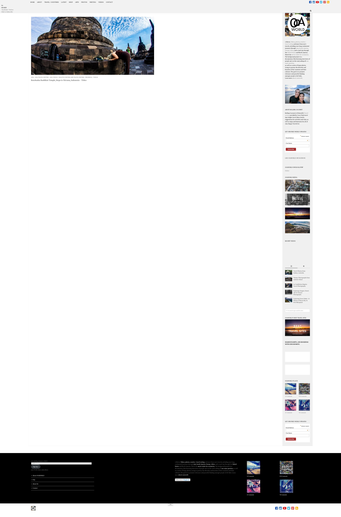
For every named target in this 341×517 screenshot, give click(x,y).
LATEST (63, 2)
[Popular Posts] (303, 266)
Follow (287, 171)
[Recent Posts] (291, 266)
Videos (95, 77)
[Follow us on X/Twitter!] (321, 2)
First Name (289, 143)
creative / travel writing (197, 462)
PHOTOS (84, 2)
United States (291, 52)
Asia (32, 77)
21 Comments (288, 412)
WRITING (93, 2)
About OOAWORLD (38, 475)
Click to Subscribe (7, 12)
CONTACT (109, 2)
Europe (287, 50)
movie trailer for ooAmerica (300, 55)
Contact (35, 488)
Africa (292, 50)
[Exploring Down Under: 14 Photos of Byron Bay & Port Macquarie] (288, 300)
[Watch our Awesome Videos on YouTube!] (317, 2)
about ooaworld (297, 78)
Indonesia (88, 77)
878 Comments (303, 396)
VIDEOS (101, 2)
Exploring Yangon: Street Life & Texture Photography (301, 292)
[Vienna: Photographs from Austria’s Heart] (288, 279)
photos (297, 42)
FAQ (34, 480)
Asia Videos (54, 77)
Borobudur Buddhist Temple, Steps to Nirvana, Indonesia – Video (58, 80)
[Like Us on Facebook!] (310, 2)
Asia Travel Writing (42, 77)
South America (303, 48)
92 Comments (302, 412)
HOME (32, 2)
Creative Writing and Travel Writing (71, 77)
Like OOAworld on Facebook (295, 158)
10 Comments (288, 396)
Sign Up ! (35, 467)
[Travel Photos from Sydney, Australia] (288, 272)
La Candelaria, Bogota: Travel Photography (300, 285)
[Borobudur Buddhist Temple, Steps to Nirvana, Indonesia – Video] (92, 46)
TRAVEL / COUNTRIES (51, 2)
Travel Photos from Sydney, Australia (299, 272)
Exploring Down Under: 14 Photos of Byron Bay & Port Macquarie (301, 300)
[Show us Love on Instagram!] (313, 2)
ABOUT (39, 2)
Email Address (297, 138)
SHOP (71, 2)
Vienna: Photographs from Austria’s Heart (301, 278)
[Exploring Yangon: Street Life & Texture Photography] (288, 292)
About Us (35, 484)
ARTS (77, 2)
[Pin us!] (324, 2)
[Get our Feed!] (328, 2)
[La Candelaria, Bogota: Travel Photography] (288, 285)
